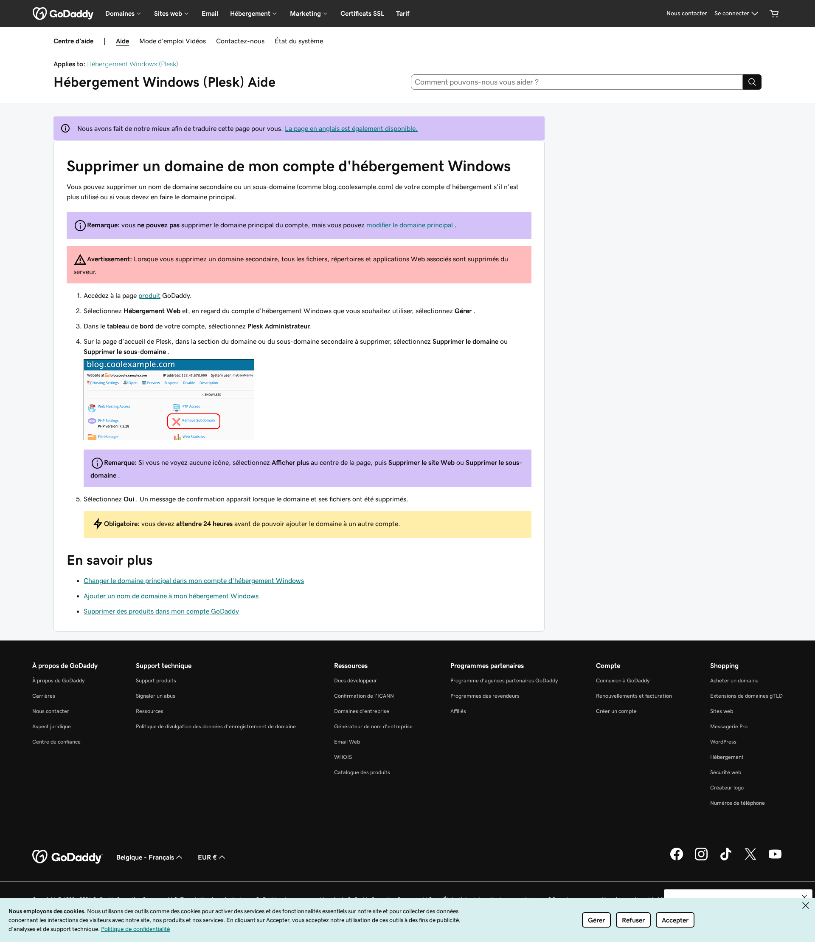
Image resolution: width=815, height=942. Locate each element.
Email (210, 13)
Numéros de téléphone (737, 803)
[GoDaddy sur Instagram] (701, 859)
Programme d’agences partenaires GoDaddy (504, 680)
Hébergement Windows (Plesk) (132, 63)
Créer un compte (616, 711)
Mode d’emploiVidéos (172, 40)
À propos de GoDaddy (58, 680)
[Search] (752, 82)
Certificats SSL (362, 13)
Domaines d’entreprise (361, 711)
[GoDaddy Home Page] (67, 857)
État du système (299, 40)
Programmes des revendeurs (485, 696)
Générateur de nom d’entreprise (373, 726)
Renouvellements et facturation (634, 696)
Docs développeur (355, 680)
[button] (804, 897)
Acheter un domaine (734, 680)
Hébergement (727, 757)
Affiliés (458, 711)
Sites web (721, 711)
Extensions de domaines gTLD (746, 696)
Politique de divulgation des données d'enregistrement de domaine (216, 726)
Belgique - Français (145, 857)
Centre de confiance (56, 741)
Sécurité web (725, 772)
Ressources (149, 711)
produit (149, 295)
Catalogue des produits (362, 772)
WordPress (723, 741)
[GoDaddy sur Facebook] (676, 859)
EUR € (207, 857)
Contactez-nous (240, 40)
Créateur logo (727, 787)
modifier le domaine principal (409, 224)
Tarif (402, 13)
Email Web (347, 741)
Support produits (156, 680)
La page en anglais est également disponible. (351, 128)
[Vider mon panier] (774, 14)
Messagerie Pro (729, 726)
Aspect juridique (51, 726)
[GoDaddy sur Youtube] (775, 859)
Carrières (43, 696)
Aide (122, 40)
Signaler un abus (155, 696)
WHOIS (343, 757)
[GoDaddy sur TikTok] (726, 859)
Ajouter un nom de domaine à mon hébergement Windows (171, 595)
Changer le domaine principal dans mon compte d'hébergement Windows (194, 580)
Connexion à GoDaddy (622, 680)
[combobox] (577, 82)
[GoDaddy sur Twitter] (750, 859)
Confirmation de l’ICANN (364, 696)
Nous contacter (50, 711)
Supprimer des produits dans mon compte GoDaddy (161, 611)
